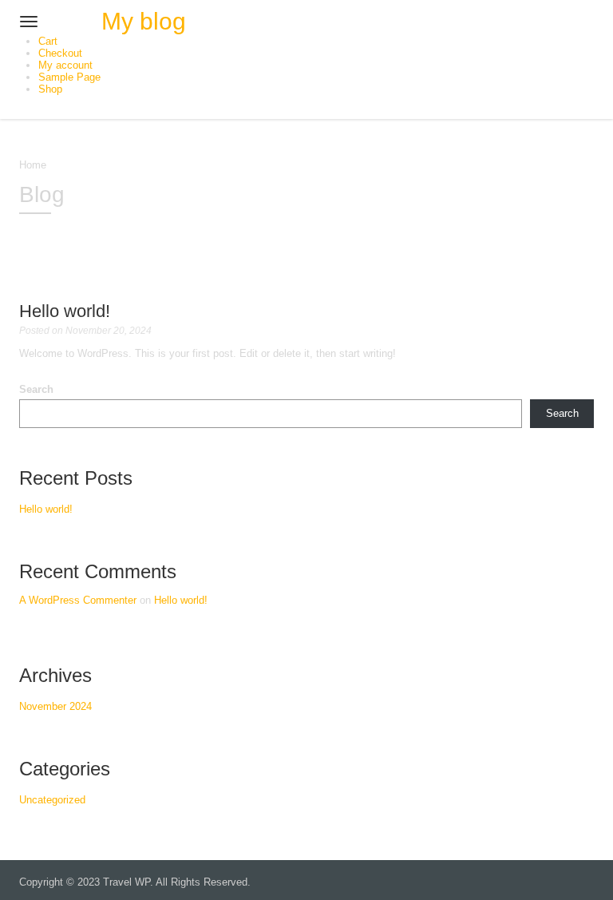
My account (65, 65)
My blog (143, 21)
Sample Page (69, 77)
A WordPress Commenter (77, 600)
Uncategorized (52, 800)
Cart (47, 41)
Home (32, 165)
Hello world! (64, 311)
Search (36, 389)
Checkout (60, 53)
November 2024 (55, 706)
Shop (50, 89)
